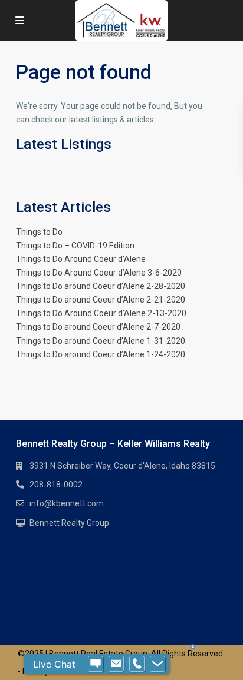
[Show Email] (116, 664)
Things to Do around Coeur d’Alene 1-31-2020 (100, 341)
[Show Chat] (95, 664)
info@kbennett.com (66, 503)
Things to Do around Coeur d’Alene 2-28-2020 (100, 286)
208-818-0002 (56, 484)
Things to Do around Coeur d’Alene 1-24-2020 (100, 354)
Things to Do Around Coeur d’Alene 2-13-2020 (101, 313)
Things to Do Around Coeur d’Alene (81, 259)
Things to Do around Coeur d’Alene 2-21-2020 (100, 299)
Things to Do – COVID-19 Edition (75, 245)
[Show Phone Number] (137, 664)
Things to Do (39, 232)
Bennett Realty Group (69, 523)
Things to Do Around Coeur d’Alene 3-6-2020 (99, 272)
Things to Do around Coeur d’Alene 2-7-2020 (98, 326)
